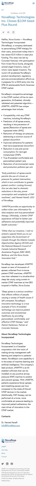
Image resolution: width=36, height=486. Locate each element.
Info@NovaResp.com (10, 425)
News (3, 453)
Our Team (4, 450)
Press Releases (14, 13)
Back (2, 10)
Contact (4, 457)
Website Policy (5, 481)
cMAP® (3, 447)
